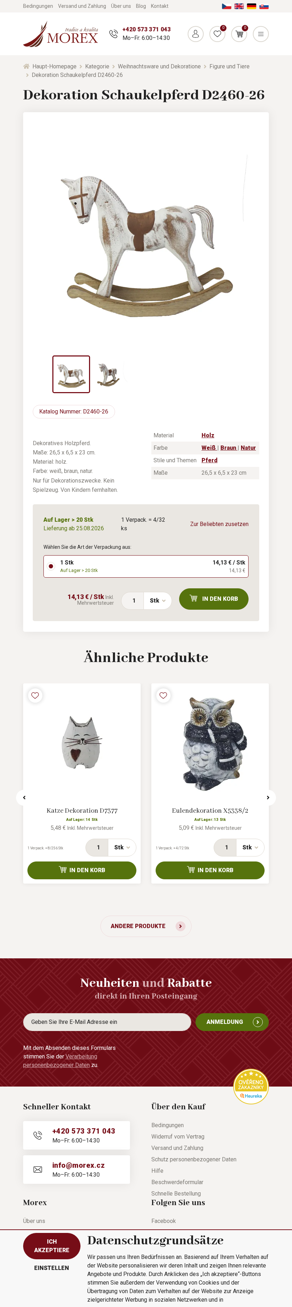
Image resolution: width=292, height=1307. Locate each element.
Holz (208, 435)
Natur (248, 447)
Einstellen (51, 1268)
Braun (229, 447)
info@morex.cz (78, 1165)
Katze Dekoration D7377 (82, 811)
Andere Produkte (138, 926)
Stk (154, 600)
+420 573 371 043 (146, 29)
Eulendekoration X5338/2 (210, 811)
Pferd (210, 460)
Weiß (209, 447)
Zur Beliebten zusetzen (219, 524)
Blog (141, 6)
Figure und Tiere (229, 66)
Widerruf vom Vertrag (177, 1136)
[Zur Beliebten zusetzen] (35, 695)
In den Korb (220, 598)
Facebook (163, 1221)
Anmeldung (225, 1022)
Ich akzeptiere (51, 1246)
